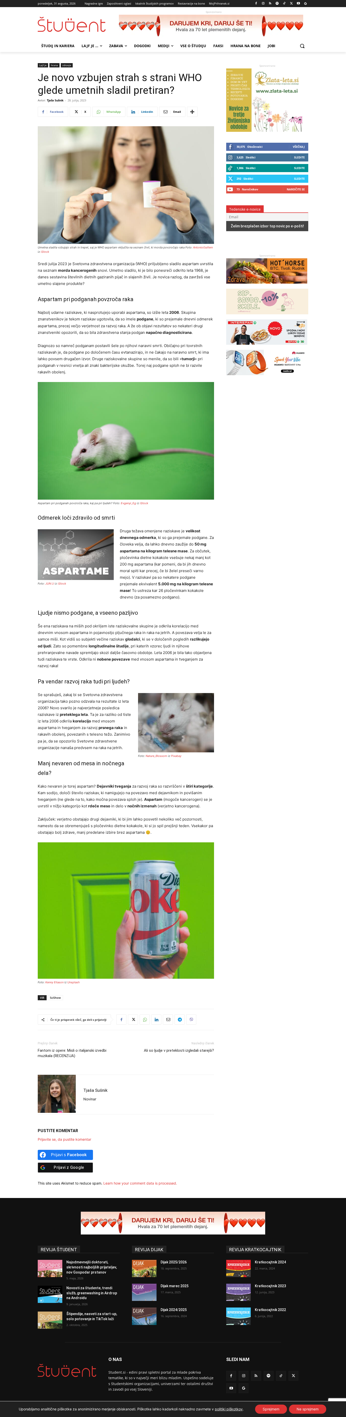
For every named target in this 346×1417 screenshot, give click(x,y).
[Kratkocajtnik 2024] (238, 1268)
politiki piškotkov (229, 1409)
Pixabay (176, 756)
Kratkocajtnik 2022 (270, 1310)
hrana (54, 65)
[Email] (168, 1019)
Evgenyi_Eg (128, 503)
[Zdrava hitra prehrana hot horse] (266, 286)
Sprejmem (271, 1409)
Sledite (299, 157)
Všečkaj (299, 147)
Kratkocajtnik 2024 (270, 1262)
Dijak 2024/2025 (174, 1310)
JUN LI (49, 583)
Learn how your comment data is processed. (140, 1183)
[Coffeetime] (267, 316)
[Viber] (191, 1019)
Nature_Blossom (156, 756)
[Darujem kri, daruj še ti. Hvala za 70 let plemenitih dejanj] (213, 26)
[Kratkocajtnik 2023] (238, 1292)
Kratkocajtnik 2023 (270, 1286)
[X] (291, 4)
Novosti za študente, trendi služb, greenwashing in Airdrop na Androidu (91, 1293)
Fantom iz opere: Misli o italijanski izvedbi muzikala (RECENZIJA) (72, 1053)
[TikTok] (284, 4)
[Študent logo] (78, 24)
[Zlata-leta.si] (264, 130)
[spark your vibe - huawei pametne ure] (266, 377)
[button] (302, 46)
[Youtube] (298, 4)
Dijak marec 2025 (174, 1286)
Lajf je (43, 65)
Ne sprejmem (308, 1409)
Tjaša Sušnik (55, 100)
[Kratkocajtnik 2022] (238, 1316)
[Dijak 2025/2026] (144, 1268)
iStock (45, 251)
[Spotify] (277, 4)
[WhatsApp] (145, 1019)
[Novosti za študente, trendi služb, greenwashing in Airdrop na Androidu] (50, 1294)
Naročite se (296, 189)
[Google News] (305, 4)
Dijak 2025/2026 (174, 1262)
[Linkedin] (156, 1019)
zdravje (66, 65)
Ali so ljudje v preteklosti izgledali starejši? (179, 1050)
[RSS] (270, 4)
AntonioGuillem (203, 247)
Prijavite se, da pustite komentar (64, 1139)
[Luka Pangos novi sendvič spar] (266, 347)
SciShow (55, 998)
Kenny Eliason (54, 982)
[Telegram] (180, 1019)
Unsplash (73, 982)
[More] (192, 112)
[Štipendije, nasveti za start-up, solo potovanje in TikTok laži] (50, 1320)
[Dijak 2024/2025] (144, 1316)
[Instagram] (263, 4)
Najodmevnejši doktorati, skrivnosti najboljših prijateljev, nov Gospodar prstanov (91, 1267)
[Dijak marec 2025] (144, 1292)
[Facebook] (256, 4)
